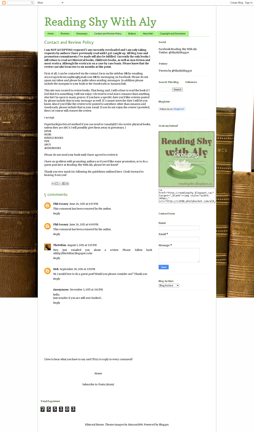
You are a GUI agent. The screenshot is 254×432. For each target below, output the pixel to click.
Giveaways (81, 33)
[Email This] (53, 183)
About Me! (148, 33)
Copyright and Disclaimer (173, 33)
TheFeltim (59, 245)
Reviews (65, 33)
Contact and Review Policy (107, 33)
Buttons (132, 33)
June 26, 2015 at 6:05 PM (84, 203)
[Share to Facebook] (64, 183)
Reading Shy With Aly (100, 21)
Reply (56, 213)
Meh (56, 269)
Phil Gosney (60, 203)
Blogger (164, 424)
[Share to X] (60, 183)
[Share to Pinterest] (67, 183)
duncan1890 (135, 424)
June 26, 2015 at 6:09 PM (84, 224)
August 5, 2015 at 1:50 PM (82, 245)
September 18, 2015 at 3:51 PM (77, 269)
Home (51, 33)
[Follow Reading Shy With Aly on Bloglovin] (172, 110)
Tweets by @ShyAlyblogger (175, 70)
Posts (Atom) (106, 384)
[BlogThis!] (57, 183)
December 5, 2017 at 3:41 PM (86, 289)
